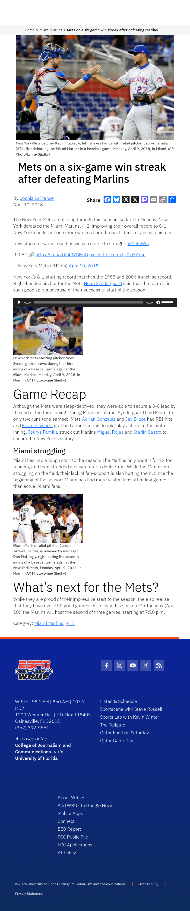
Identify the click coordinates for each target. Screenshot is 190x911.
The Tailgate (112, 725)
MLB (70, 623)
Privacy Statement (29, 893)
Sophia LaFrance (37, 198)
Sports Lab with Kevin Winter (129, 717)
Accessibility (148, 884)
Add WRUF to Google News (86, 805)
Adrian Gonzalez (98, 419)
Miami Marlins (50, 30)
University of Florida (36, 758)
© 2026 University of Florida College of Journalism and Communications (70, 884)
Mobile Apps (70, 813)
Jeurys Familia (43, 432)
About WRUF (71, 797)
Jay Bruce (135, 419)
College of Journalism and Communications (43, 748)
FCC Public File (73, 837)
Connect (66, 821)
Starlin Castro (147, 432)
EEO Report (69, 829)
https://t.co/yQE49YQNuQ (61, 254)
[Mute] (157, 302)
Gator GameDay (116, 740)
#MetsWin (138, 243)
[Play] (19, 302)
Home (30, 30)
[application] (95, 302)
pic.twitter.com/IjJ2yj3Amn (117, 254)
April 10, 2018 (83, 266)
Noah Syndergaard (103, 283)
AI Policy (67, 852)
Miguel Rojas (110, 432)
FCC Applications (75, 845)
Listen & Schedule (118, 701)
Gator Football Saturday (124, 732)
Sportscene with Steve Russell (131, 709)
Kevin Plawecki (37, 425)
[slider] (168, 302)
